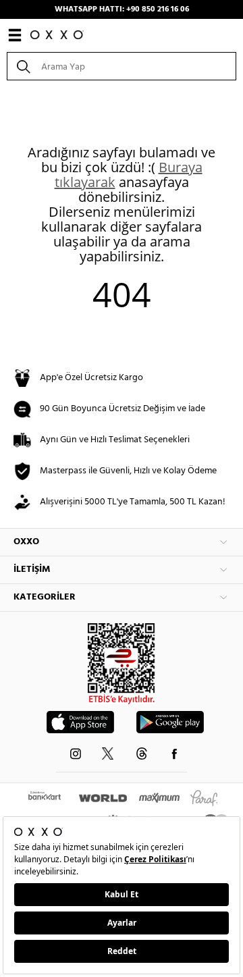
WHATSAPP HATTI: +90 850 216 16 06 (122, 9)
